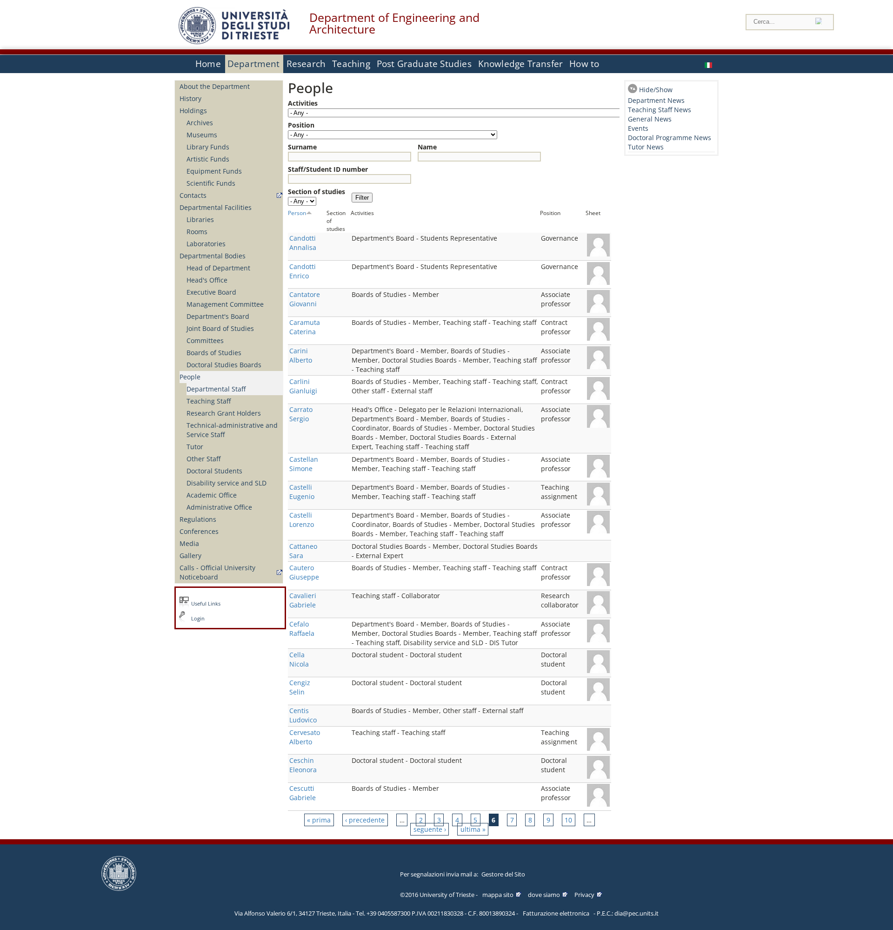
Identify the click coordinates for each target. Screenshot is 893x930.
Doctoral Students (214, 470)
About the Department (215, 86)
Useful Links (205, 603)
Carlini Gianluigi (303, 386)
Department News (656, 100)
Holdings (193, 110)
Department (253, 64)
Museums (202, 134)
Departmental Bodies (213, 255)
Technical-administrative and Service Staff (232, 430)
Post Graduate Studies (424, 64)
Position (301, 125)
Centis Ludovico (303, 715)
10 (568, 819)
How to (584, 64)
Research (306, 64)
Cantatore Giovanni (304, 299)
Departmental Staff (216, 388)
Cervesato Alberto (304, 737)
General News (650, 119)
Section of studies (316, 191)
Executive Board (211, 292)
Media (189, 543)
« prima (319, 819)
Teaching (351, 64)
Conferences (199, 531)
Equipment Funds (214, 171)
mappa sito (497, 894)
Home (208, 64)
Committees (205, 340)
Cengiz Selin (299, 687)
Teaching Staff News (659, 109)
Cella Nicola (299, 659)
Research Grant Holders (224, 413)
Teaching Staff (209, 401)
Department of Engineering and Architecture (394, 23)
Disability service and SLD (227, 482)
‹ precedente (365, 819)
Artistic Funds (208, 159)
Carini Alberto (300, 355)
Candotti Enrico (302, 271)
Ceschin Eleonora (303, 765)
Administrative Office (219, 507)
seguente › (429, 829)
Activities (303, 103)
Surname (302, 146)
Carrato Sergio (301, 414)
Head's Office (207, 280)
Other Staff (203, 458)
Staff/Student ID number (328, 169)
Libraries (200, 219)
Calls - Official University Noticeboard (217, 572)
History (190, 98)
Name (427, 146)
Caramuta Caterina (304, 327)
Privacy (584, 894)
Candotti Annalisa (302, 243)
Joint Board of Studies (220, 328)
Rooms (197, 231)
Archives (200, 122)
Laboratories (206, 243)
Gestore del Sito (503, 874)
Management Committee (225, 304)
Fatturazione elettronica (556, 913)
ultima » (473, 829)
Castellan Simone (303, 464)
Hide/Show (656, 89)
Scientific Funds (211, 183)
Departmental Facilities (216, 207)
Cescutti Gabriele (302, 793)
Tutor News (646, 146)
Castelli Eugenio (301, 492)
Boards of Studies (214, 352)
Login (198, 618)
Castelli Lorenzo (301, 520)
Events (638, 128)
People (190, 376)
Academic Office (212, 495)
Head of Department (218, 267)
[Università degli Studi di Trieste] (234, 41)
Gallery (190, 555)
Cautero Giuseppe (304, 572)
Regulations (198, 519)
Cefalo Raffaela (301, 629)
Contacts (193, 195)
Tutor (195, 446)
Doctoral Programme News (669, 137)
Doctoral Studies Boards (224, 364)
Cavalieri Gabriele (302, 600)
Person (297, 212)
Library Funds (208, 146)
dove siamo (544, 894)
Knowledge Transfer (520, 64)
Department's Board (218, 316)
